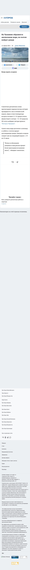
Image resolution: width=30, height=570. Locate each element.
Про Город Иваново (6, 402)
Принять (24, 26)
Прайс (3, 463)
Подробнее (4, 518)
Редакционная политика (7, 451)
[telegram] (17, 162)
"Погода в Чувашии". (9, 124)
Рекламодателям (5, 466)
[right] (28, 22)
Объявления (4, 454)
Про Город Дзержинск (7, 421)
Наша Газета (4, 399)
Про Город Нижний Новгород (8, 419)
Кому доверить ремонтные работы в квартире (12, 201)
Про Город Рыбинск (6, 412)
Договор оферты (5, 457)
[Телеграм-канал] (22, 65)
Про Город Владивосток (7, 424)
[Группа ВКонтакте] (8, 65)
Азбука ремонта (5, 22)
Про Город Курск (5, 409)
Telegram (4, 443)
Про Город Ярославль (7, 405)
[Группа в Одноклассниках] (5, 437)
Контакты (4, 449)
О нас (3, 446)
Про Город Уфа (5, 415)
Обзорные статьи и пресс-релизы (9, 460)
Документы (25, 22)
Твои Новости (5, 393)
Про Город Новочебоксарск (8, 390)
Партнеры (4, 469)
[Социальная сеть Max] (15, 68)
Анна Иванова (20, 46)
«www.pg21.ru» (13, 474)
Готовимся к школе (15, 22)
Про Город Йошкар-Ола (7, 396)
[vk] (12, 162)
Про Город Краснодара (7, 428)
